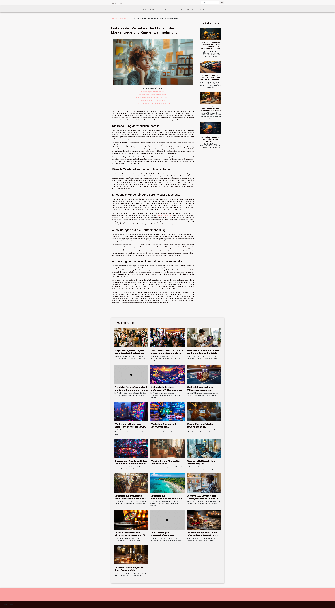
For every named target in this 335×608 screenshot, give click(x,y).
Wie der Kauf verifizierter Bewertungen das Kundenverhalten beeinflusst (202, 427)
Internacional (148, 9)
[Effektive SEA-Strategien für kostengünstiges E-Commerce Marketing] (204, 483)
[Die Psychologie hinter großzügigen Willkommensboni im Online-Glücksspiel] (167, 374)
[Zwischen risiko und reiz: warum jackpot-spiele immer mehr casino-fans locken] (167, 337)
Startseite (114, 19)
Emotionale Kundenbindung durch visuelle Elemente (152, 98)
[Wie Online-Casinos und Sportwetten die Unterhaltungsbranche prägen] (167, 411)
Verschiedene (177, 9)
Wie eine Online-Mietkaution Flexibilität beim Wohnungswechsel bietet (165, 464)
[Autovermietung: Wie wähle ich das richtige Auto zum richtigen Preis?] (210, 67)
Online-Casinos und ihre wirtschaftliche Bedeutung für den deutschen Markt (130, 535)
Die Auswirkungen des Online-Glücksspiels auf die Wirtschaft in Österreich (203, 535)
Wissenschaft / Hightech (196, 9)
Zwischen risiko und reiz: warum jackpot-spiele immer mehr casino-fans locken (167, 353)
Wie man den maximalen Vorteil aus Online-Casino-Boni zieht (203, 351)
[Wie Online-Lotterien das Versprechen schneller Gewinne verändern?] (131, 411)
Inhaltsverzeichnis (153, 88)
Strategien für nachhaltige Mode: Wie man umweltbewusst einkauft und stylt (131, 498)
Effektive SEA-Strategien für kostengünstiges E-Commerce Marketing (202, 498)
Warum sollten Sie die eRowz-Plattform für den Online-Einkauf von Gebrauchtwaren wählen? (210, 45)
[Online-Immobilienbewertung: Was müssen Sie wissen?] (210, 98)
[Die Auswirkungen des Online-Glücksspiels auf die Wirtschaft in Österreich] (204, 520)
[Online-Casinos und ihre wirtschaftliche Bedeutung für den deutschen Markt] (131, 520)
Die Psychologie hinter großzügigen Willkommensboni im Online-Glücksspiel (166, 390)
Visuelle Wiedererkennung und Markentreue (152, 95)
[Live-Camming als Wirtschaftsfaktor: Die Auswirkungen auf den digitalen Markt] (167, 520)
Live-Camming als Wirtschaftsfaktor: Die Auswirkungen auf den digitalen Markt (167, 536)
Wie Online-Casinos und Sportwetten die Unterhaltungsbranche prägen (166, 427)
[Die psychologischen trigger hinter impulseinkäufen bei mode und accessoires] (131, 337)
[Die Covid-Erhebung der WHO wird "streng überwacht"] (210, 128)
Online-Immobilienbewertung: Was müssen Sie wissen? (210, 108)
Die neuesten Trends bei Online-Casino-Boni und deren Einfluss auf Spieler (131, 464)
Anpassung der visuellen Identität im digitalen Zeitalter (152, 103)
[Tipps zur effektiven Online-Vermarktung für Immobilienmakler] (204, 448)
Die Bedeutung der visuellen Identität (152, 92)
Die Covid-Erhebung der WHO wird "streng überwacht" (211, 139)
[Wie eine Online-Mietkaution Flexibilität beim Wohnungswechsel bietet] (167, 448)
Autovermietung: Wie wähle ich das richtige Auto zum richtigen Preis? (210, 77)
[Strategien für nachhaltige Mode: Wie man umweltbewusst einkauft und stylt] (131, 483)
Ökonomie (163, 9)
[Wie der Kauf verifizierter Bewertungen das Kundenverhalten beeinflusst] (204, 411)
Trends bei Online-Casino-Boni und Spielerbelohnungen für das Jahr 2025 (131, 390)
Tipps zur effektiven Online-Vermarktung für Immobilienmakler (201, 464)
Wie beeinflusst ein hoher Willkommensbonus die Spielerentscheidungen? (200, 390)
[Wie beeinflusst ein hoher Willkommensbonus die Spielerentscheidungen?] (204, 374)
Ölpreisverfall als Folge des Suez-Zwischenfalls (128, 568)
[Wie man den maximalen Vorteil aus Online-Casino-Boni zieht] (204, 337)
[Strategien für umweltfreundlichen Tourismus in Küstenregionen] (167, 483)
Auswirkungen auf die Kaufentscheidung (152, 100)
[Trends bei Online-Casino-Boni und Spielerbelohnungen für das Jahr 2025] (131, 374)
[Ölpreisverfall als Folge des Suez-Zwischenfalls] (131, 554)
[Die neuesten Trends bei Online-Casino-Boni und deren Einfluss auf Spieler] (131, 448)
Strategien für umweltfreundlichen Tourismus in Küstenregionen (166, 498)
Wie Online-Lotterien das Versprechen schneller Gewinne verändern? (131, 427)
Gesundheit (133, 9)
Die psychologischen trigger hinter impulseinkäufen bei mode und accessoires (129, 353)
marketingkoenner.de (164, 215)
